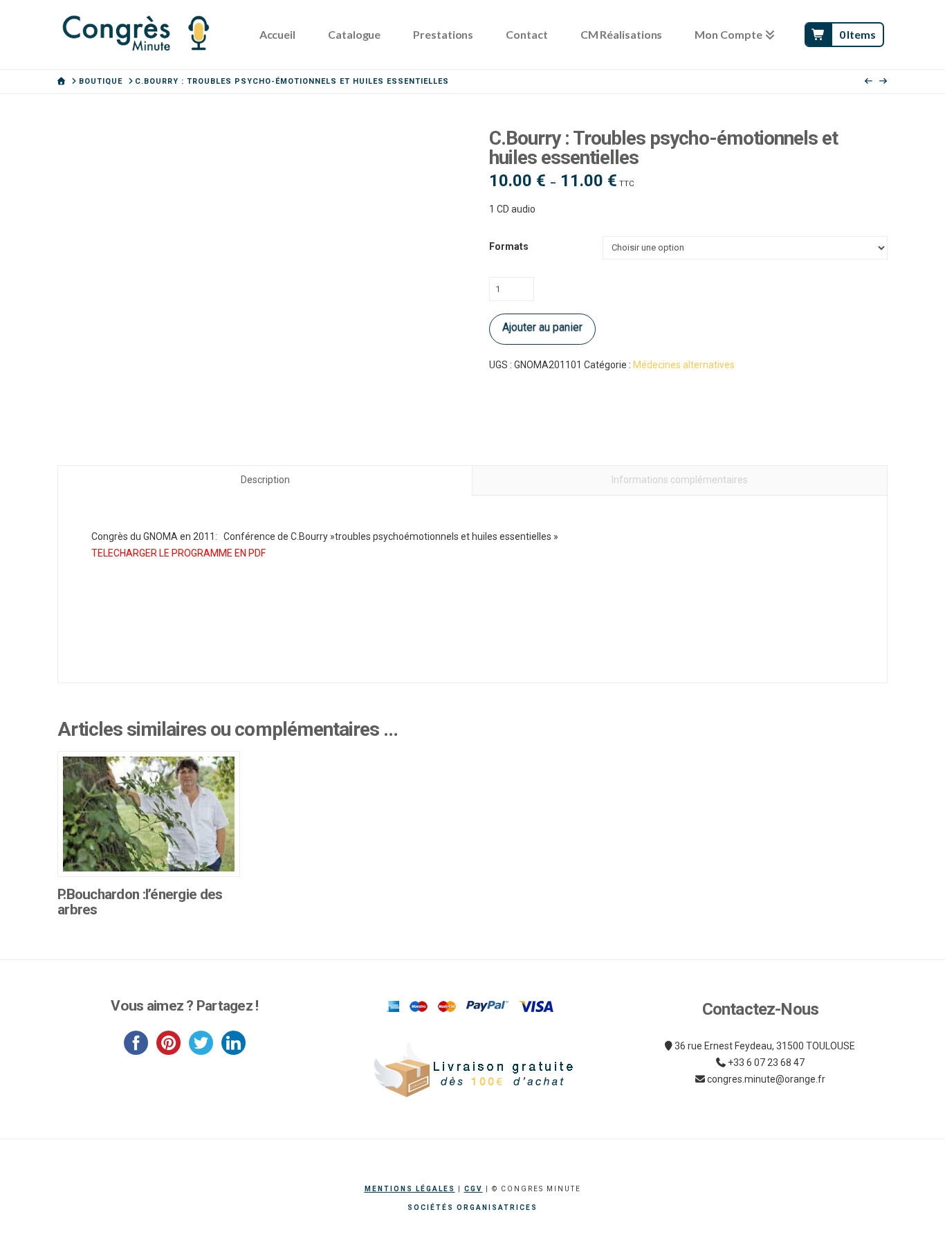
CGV (473, 1189)
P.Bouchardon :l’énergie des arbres (139, 902)
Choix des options (149, 852)
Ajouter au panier (542, 327)
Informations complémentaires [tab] (680, 479)
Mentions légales (410, 1189)
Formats (509, 246)
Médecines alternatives (684, 364)
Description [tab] (265, 479)
